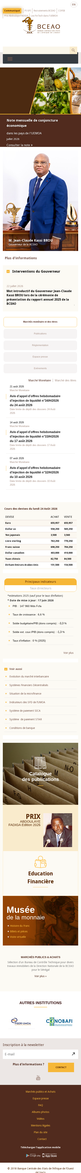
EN (74, 4)
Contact (61, 1070)
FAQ (40, 1108)
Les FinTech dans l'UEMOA (44, 15)
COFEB (61, 10)
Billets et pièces (19, 934)
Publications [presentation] (40, 337)
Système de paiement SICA (24, 713)
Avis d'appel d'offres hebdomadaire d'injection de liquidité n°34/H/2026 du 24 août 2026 (35, 404)
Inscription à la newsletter (23, 1048)
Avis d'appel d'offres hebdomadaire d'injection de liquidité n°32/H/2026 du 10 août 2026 (35, 475)
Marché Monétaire (39, 383)
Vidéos (40, 1121)
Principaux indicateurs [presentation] (40, 585)
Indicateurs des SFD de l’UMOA (27, 705)
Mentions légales (40, 1128)
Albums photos (40, 1114)
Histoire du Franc (20, 928)
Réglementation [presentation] (40, 348)
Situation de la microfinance (25, 696)
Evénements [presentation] (40, 371)
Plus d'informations (21, 261)
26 (38, 828)
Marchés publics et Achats (40, 1094)
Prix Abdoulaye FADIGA (16, 15)
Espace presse (41, 1101)
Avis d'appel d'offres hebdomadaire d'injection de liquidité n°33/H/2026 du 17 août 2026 (35, 440)
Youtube (39, 1080)
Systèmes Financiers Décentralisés (28, 688)
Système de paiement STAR (25, 722)
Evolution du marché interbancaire (29, 679)
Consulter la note (18, 145)
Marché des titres (65, 383)
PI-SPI (28, 10)
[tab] (40, 325)
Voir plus (68, 656)
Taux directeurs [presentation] (40, 591)
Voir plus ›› (40, 979)
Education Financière (40, 881)
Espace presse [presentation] (40, 360)
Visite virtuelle (18, 940)
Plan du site (40, 1135)
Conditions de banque (22, 731)
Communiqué (12, 10)
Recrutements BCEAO (44, 10)
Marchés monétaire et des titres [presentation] (40, 325)
